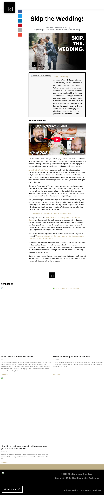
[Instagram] (58, 467)
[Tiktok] (64, 467)
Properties (86, 490)
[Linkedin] (52, 467)
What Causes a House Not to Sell (17, 356)
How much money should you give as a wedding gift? (52, 213)
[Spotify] (70, 467)
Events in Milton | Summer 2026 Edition (72, 356)
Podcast (97, 490)
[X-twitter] (39, 467)
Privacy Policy (71, 490)
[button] (60, 6)
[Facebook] (33, 467)
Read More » (4, 374)
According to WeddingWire (38, 170)
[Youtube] (45, 467)
